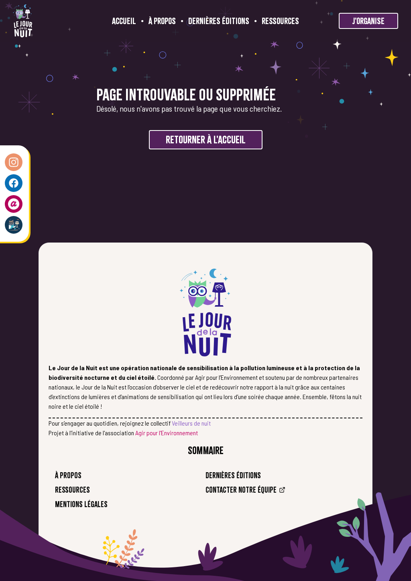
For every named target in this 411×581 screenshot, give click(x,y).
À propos (162, 21)
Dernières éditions (218, 21)
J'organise (368, 21)
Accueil (124, 21)
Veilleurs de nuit (191, 423)
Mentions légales (81, 504)
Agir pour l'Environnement (166, 432)
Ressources (280, 21)
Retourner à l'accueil (206, 139)
